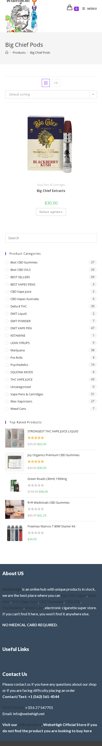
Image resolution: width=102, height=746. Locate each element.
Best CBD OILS (20, 270)
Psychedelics (19, 365)
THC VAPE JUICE (21, 379)
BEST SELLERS (20, 277)
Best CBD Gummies (23, 262)
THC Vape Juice (25, 601)
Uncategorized (20, 387)
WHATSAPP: (13, 707)
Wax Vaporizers (21, 401)
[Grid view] (46, 83)
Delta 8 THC (18, 306)
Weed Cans (18, 408)
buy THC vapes (73, 595)
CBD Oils (72, 601)
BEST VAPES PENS (22, 284)
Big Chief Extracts (51, 190)
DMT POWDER (20, 321)
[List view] (56, 83)
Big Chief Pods (40, 52)
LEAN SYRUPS (20, 343)
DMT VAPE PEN (21, 328)
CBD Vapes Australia (24, 299)
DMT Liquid (18, 313)
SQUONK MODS (21, 372)
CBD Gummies (51, 601)
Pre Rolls (16, 357)
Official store (30, 724)
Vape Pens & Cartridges (51, 185)
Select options (51, 212)
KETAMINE (17, 335)
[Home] (6, 52)
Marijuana (17, 350)
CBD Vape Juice (20, 291)
